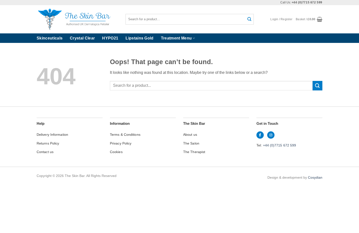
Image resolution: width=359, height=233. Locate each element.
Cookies (116, 152)
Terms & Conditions (125, 134)
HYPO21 (110, 38)
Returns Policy (48, 143)
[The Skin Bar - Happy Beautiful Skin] (74, 19)
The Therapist (194, 152)
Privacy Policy (120, 143)
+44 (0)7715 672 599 (279, 145)
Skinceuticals (50, 38)
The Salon (191, 143)
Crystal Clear (82, 38)
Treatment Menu (176, 38)
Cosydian (315, 177)
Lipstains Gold (139, 38)
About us (190, 134)
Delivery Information (52, 134)
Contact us (45, 152)
